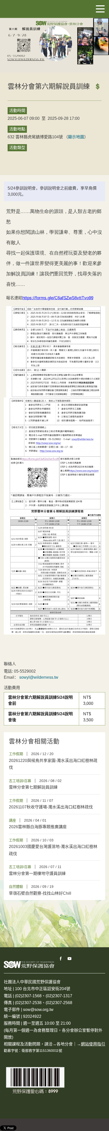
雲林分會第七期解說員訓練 (33, 787)
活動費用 (12, 688)
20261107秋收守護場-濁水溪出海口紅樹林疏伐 (51, 807)
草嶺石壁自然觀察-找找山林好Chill (40, 893)
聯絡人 (10, 664)
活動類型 (17, 147)
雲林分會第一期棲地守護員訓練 (37, 873)
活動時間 (17, 110)
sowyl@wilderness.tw (38, 677)
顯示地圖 (76, 137)
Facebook (60, 958)
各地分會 (65, 1044)
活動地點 (17, 129)
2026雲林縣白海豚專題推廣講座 (38, 827)
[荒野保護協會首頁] (29, 964)
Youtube (69, 958)
